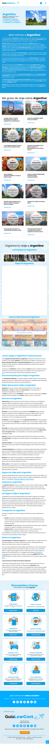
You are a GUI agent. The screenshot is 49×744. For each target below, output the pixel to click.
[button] (41, 3)
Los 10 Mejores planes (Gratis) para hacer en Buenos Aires (12, 146)
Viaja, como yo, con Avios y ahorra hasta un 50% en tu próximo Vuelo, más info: (24, 729)
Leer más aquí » (7, 124)
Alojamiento (13, 628)
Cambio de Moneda (35, 653)
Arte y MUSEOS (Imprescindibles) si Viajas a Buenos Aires (12, 175)
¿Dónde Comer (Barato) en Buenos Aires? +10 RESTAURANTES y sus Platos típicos (35, 147)
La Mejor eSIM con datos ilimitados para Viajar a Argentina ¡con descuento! (12, 119)
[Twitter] (21, 702)
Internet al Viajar (35, 629)
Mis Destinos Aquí (9, 711)
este (3, 372)
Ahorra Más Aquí (35, 677)
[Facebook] (17, 702)
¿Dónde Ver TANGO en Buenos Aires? (36, 202)
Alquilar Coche (13, 653)
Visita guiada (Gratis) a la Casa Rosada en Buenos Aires (12, 229)
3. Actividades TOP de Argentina (12, 22)
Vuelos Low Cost (35, 604)
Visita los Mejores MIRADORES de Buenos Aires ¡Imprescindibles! (36, 175)
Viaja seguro (13, 604)
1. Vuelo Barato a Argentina (10, 19)
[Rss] (31, 702)
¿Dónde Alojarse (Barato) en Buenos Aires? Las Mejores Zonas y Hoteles (12, 203)
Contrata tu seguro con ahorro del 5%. (23, 479)
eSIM (5, 490)
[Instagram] (28, 702)
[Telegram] (24, 702)
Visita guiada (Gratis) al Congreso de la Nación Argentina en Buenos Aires (35, 230)
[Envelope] (35, 702)
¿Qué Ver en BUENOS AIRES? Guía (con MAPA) (35, 118)
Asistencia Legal (13, 677)
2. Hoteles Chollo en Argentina (11, 21)
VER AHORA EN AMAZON (24, 333)
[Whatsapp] (14, 702)
